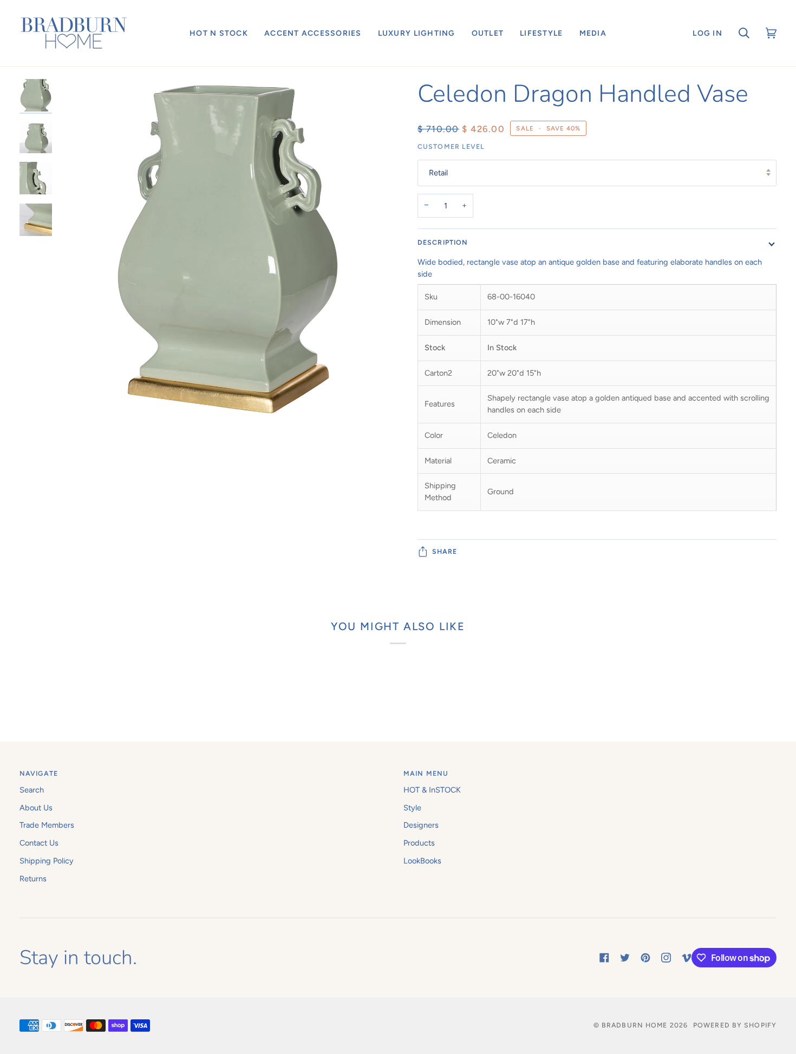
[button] (218, 33)
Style (412, 808)
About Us (36, 808)
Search (31, 790)
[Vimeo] (686, 958)
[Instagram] (666, 958)
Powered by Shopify (735, 1025)
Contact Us (38, 843)
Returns (33, 878)
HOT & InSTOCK (432, 790)
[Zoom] (227, 328)
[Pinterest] (645, 958)
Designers (421, 825)
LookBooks (422, 861)
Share (445, 551)
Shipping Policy (46, 861)
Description (442, 242)
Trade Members (46, 825)
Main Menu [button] (425, 773)
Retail (438, 173)
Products (419, 843)
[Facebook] (604, 958)
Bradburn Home (634, 1025)
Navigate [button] (38, 773)
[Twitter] (625, 958)
